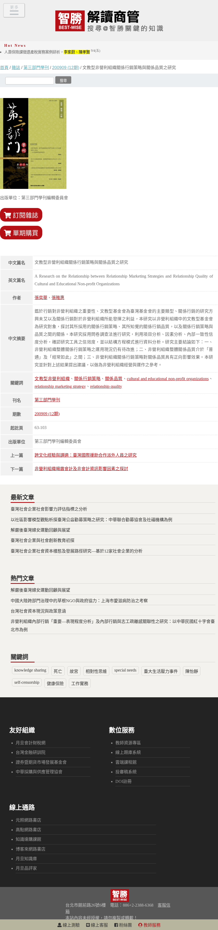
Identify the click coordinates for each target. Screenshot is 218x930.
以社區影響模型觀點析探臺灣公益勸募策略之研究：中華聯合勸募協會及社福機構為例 (91, 519)
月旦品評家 (26, 868)
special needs (125, 670)
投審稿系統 (126, 772)
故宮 (74, 671)
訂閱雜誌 (24, 215)
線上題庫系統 (128, 752)
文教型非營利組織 (52, 378)
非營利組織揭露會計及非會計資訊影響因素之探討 (81, 468)
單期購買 (24, 233)
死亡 (58, 671)
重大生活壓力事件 (161, 671)
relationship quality (106, 386)
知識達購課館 (28, 839)
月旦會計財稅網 (30, 743)
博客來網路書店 (30, 849)
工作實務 (79, 683)
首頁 (4, 67)
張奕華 (41, 297)
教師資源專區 (128, 743)
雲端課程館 (126, 762)
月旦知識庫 (26, 858)
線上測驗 (71, 925)
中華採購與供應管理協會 (39, 772)
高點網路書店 (28, 829)
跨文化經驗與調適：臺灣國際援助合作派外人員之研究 (86, 455)
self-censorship (26, 682)
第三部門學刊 (36, 67)
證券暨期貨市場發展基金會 (41, 762)
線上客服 (99, 925)
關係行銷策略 (87, 378)
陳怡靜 (191, 671)
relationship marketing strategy (60, 386)
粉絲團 (125, 925)
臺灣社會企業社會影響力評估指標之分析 (49, 509)
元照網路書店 (28, 820)
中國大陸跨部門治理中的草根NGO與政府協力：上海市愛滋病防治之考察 (79, 600)
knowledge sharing (30, 670)
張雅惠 (58, 297)
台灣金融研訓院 (30, 752)
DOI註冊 (123, 781)
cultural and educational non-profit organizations (167, 378)
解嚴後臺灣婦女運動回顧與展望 (40, 530)
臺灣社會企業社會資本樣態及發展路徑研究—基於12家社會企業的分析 (76, 551)
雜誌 (16, 67)
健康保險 (55, 683)
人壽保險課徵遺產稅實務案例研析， (52, 52)
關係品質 (114, 378)
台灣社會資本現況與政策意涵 (38, 611)
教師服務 (151, 925)
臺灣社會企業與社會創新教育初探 (42, 540)
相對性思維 (96, 671)
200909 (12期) (65, 67)
